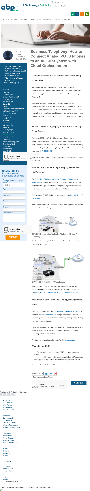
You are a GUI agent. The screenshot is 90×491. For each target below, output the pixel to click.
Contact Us (7, 461)
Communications (9, 418)
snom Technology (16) (11, 142)
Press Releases (9, 438)
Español (63, 6)
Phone (5, 201)
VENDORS (24, 19)
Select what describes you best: (13, 181)
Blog (4, 477)
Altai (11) (6, 92)
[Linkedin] (46, 373)
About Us (6, 400)
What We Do (7, 407)
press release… (71, 340)
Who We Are (7, 405)
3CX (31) (6, 90)
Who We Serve (8, 410)
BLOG (39, 19)
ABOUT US (5, 19)
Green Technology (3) (12, 73)
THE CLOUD (47, 151)
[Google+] (55, 373)
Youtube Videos (9, 440)
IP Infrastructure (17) (12, 76)
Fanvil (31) (7, 106)
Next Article (79, 383)
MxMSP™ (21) (8, 132)
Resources (7, 433)
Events (5, 448)
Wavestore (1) (8, 149)
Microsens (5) (8, 123)
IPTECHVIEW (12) (10, 113)
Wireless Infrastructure (11, 427)
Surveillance (7, 420)
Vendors (6, 479)
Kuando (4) (7, 120)
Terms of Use (8, 468)
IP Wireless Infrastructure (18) (15, 71)
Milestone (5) (8, 125)
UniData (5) (7, 146)
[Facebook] (42, 373)
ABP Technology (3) (11, 83)
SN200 (37, 311)
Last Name (8, 195)
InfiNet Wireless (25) (10, 111)
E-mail (6, 207)
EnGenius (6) (8, 102)
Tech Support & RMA (10, 443)
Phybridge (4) (8, 137)
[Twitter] (50, 373)
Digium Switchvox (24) (11, 97)
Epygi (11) (6, 104)
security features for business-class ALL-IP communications (56, 293)
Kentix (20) (7, 118)
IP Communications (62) (13, 69)
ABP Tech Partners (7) (12, 66)
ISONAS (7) (7, 116)
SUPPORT (57, 19)
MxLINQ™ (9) (8, 130)
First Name (8, 189)
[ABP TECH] (9, 7)
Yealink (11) (7, 151)
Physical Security (9, 423)
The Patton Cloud (51, 315)
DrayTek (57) (8, 99)
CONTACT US (66, 19)
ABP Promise (8, 403)
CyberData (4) (8, 94)
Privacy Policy (8, 471)
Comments (8, 213)
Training (6, 451)
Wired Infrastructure (10, 425)
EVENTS (32, 19)
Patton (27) (7, 134)
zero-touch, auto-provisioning (67, 311)
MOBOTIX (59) (8, 127)
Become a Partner (9, 464)
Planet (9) (6, 139)
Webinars (6, 453)
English (57, 6)
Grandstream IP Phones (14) (13, 109)
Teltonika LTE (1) (9, 144)
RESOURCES (47, 19)
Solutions (14, 19)
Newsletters (7, 436)
